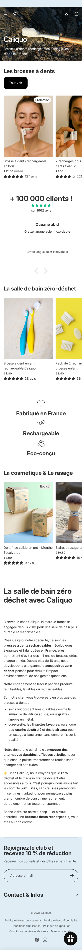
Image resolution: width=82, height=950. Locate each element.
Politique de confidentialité (60, 920)
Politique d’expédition (56, 926)
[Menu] (5, 13)
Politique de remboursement (23, 920)
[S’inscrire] (72, 875)
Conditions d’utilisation (26, 926)
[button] (37, 271)
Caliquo (46, 912)
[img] (41, 205)
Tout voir (15, 83)
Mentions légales (62, 931)
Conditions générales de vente (28, 931)
